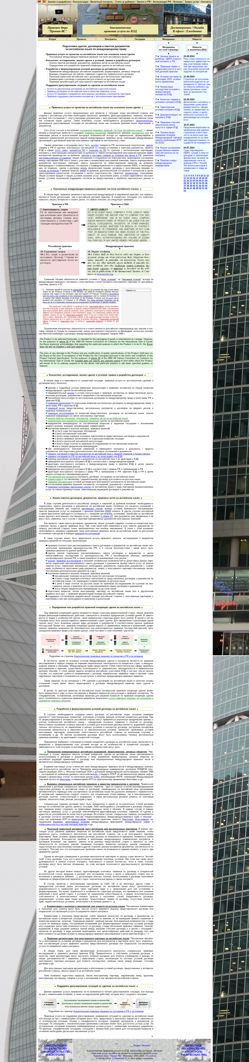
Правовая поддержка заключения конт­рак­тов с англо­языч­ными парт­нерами (86, 96)
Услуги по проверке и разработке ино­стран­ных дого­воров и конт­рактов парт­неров (89, 94)
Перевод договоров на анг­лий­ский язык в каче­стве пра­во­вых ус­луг (81, 91)
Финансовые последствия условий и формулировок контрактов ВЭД (167, 91)
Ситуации (140, 39)
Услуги (52, 39)
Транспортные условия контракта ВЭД (167, 108)
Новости (197, 39)
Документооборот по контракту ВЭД (168, 116)
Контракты (111, 39)
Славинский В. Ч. (121, 1058)
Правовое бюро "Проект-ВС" (107, 1056)
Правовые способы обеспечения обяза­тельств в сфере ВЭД (167, 125)
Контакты (151, 1056)
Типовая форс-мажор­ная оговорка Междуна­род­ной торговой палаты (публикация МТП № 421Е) (168, 137)
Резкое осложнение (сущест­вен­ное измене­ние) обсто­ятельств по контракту (167, 151)
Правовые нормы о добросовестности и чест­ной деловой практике (168, 69)
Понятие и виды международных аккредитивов (166, 163)
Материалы (168, 39)
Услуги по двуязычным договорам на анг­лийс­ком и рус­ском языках (81, 89)
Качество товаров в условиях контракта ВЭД (168, 100)
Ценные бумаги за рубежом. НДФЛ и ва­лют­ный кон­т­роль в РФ (168, 59)
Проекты (81, 39)
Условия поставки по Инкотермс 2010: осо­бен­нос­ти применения (168, 79)
